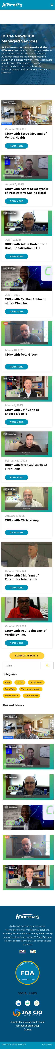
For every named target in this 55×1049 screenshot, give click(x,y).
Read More (16, 146)
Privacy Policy (47, 1044)
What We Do (11, 695)
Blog (7, 682)
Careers (27, 1029)
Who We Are (31, 695)
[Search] (46, 665)
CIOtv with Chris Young (22, 520)
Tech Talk (10, 689)
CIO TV (19, 682)
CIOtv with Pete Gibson (22, 354)
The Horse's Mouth (30, 689)
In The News (36, 682)
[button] (26, 655)
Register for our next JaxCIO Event (27, 1022)
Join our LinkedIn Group (27, 1025)
